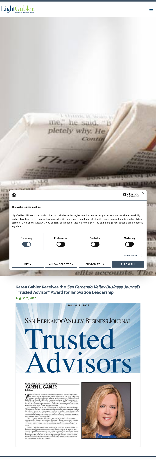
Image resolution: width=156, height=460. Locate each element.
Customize (92, 264)
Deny (27, 264)
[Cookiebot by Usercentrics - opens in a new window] (125, 195)
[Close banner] (143, 195)
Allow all (128, 264)
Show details (131, 255)
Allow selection (61, 264)
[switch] (61, 244)
